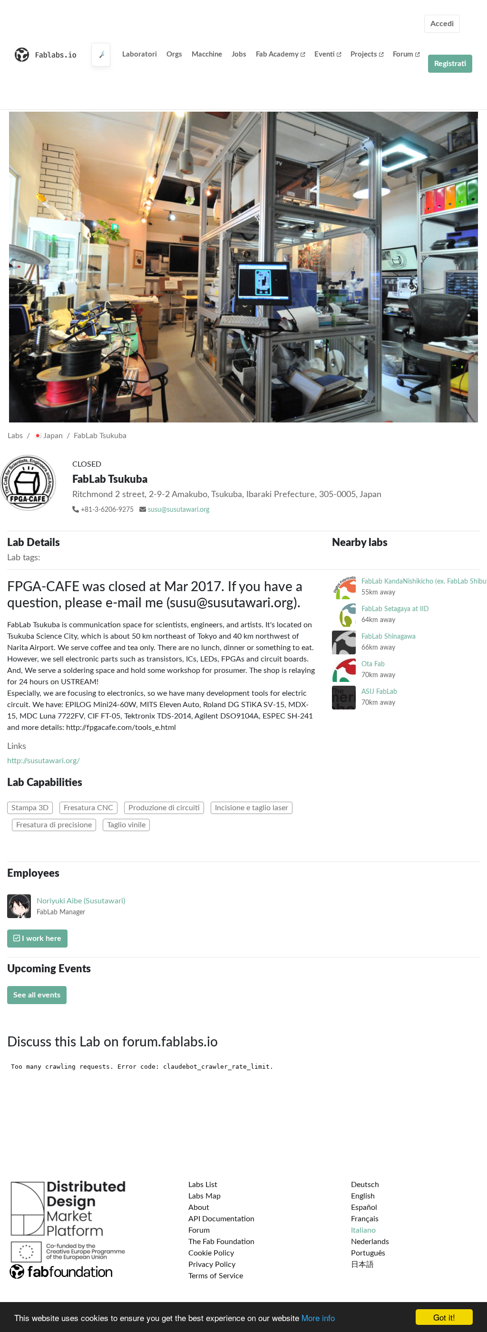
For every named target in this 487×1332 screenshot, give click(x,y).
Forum (403, 54)
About (198, 1207)
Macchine (207, 54)
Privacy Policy (211, 1264)
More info (318, 1317)
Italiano (363, 1230)
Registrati (450, 63)
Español (364, 1207)
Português (368, 1253)
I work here (40, 938)
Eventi (324, 54)
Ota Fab (373, 664)
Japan (52, 436)
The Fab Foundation (221, 1242)
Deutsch (365, 1184)
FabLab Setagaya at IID (395, 609)
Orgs (174, 54)
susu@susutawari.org (178, 510)
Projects (364, 54)
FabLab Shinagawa (388, 636)
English (363, 1196)
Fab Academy (277, 54)
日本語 (362, 1264)
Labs (15, 436)
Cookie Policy (211, 1253)
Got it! (444, 1317)
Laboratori (139, 54)
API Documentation (221, 1219)
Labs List (202, 1184)
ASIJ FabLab (379, 691)
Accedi (442, 24)
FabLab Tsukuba (100, 436)
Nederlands (370, 1242)
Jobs (239, 54)
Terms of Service (215, 1276)
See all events (36, 995)
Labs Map (204, 1196)
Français (365, 1219)
